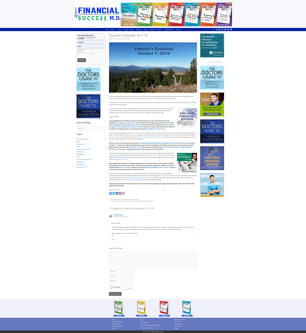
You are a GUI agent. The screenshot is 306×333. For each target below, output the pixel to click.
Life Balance (80, 154)
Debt (78, 147)
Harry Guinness (135, 125)
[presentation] (86, 52)
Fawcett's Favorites (83, 149)
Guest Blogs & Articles (117, 326)
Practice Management (84, 159)
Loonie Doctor (118, 215)
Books (119, 29)
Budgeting (80, 144)
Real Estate (80, 162)
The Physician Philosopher (170, 175)
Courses (126, 29)
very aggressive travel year (126, 123)
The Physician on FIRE (116, 137)
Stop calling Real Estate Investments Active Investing (125, 199)
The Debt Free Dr (135, 147)
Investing (79, 152)
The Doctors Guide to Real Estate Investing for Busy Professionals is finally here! (132, 201)
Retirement (80, 164)
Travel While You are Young (155, 129)
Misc (78, 157)
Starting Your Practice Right (147, 328)
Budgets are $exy (114, 155)
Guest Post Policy (178, 326)
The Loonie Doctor (126, 167)
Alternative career (82, 139)
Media (159, 29)
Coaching (145, 29)
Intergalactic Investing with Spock (134, 180)
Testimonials (152, 29)
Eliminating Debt (144, 322)
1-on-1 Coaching (116, 324)
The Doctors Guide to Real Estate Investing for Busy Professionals (161, 143)
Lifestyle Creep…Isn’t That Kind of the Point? (157, 155)
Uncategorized (81, 167)
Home (107, 29)
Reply (112, 239)
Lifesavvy (112, 125)
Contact (178, 29)
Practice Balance (131, 135)
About (112, 29)
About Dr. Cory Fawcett (179, 319)
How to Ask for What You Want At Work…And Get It (153, 137)
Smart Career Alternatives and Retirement (150, 325)
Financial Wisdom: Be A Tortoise (157, 167)
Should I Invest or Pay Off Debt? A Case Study (139, 178)
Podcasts (114, 328)
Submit (81, 60)
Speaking (138, 29)
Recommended (168, 29)
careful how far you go (121, 159)
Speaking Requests (116, 321)
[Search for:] (91, 128)
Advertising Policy (178, 324)
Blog (131, 29)
